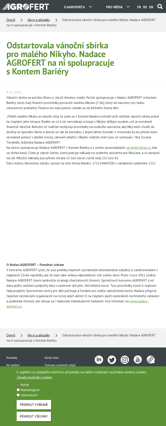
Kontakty (11, 358)
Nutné (25, 385)
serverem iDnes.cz (138, 148)
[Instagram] (127, 360)
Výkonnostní (29, 395)
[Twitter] (114, 360)
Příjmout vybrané (34, 405)
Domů (10, 20)
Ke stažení (12, 365)
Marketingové (30, 390)
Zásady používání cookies (34, 377)
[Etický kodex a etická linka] (153, 360)
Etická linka (52, 358)
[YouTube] (140, 360)
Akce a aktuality (38, 20)
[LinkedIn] (101, 360)
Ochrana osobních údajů (60, 365)
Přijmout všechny (34, 416)
